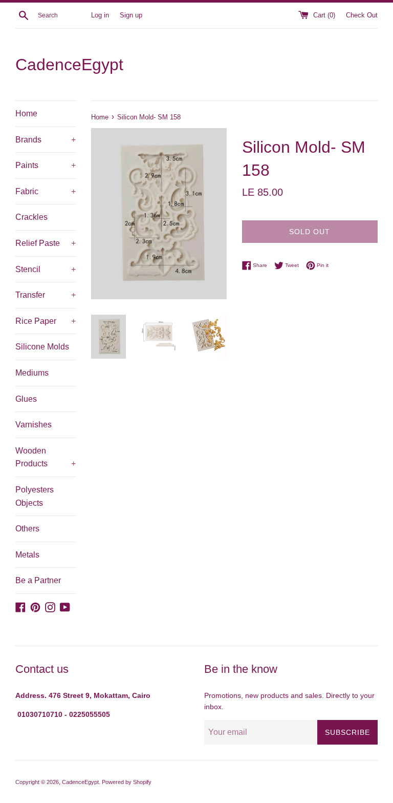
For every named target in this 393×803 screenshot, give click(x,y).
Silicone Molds (42, 346)
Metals (27, 554)
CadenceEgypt (69, 64)
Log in (100, 15)
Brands (45, 139)
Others (27, 528)
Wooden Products (45, 457)
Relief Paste (45, 243)
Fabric (45, 191)
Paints (45, 165)
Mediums (32, 372)
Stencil (45, 269)
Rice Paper (45, 321)
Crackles (31, 217)
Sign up (131, 15)
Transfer (45, 295)
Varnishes (33, 424)
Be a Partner (38, 580)
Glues (26, 399)
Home (26, 113)
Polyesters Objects (34, 496)
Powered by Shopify (126, 782)
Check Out (362, 15)
